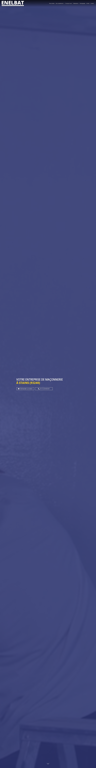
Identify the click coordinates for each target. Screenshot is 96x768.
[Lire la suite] (48, 764)
